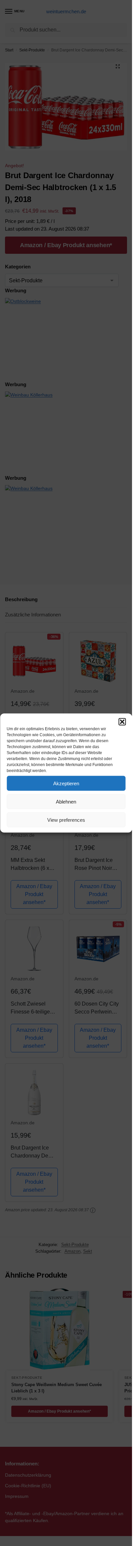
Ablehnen (66, 801)
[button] (122, 722)
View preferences (66, 819)
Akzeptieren (66, 783)
